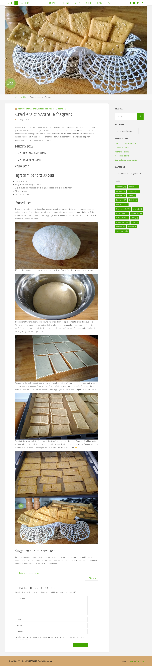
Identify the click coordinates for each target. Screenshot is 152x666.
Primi (134, 218)
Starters (132, 227)
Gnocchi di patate (122, 156)
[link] (109, 3)
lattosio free (43, 109)
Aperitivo (23, 97)
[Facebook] (130, 3)
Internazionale (31, 109)
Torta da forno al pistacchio (126, 143)
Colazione (133, 191)
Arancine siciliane (122, 152)
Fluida (130, 661)
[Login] (142, 3)
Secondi (120, 227)
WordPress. (139, 661)
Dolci (133, 200)
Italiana (137, 209)
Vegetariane (122, 231)
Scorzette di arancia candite (126, 160)
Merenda (52, 109)
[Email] (138, 3)
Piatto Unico (122, 218)
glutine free (121, 204)
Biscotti (120, 191)
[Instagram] (134, 3)
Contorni (120, 196)
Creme (131, 196)
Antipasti (121, 187)
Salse (135, 222)
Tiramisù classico (122, 147)
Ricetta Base (63, 109)
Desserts (121, 200)
